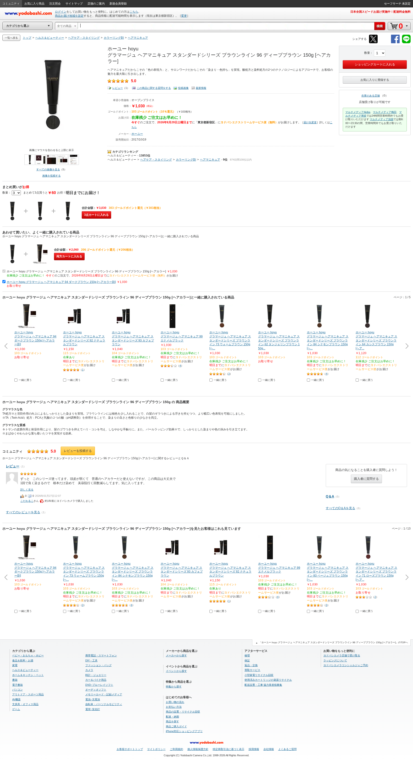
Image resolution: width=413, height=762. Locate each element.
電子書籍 (17, 684)
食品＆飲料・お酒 (22, 660)
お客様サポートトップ (130, 749)
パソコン (17, 689)
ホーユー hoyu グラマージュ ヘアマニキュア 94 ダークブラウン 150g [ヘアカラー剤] (61, 282)
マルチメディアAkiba (357, 112)
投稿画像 (183, 87)
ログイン (60, 11)
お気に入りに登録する (374, 79)
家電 (14, 665)
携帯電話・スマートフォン (101, 655)
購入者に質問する (366, 479)
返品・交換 (251, 665)
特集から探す (174, 686)
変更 (184, 15)
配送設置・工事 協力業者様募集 (263, 684)
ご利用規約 (176, 749)
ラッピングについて (335, 660)
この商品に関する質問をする (154, 87)
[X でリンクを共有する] (373, 42)
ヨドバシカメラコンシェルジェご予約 (345, 665)
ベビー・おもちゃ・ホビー (28, 655)
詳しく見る (26, 489)
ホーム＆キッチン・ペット (28, 675)
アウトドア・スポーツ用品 (28, 694)
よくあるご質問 (287, 749)
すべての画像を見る (48, 169)
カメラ (89, 670)
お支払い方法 (174, 706)
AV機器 (16, 699)
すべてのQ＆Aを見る (340, 508)
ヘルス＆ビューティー (122, 155)
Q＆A (330, 496)
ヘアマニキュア (210, 159)
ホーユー (137, 133)
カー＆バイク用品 (95, 679)
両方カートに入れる (69, 256)
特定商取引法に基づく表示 (228, 749)
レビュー (117, 87)
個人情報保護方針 (197, 749)
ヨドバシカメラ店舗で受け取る (341, 655)
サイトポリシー (156, 749)
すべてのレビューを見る (23, 512)
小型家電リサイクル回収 (259, 675)
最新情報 (201, 87)
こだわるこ (26, 500)
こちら (134, 11)
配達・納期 (172, 716)
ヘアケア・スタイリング (156, 159)
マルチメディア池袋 (381, 119)
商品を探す (172, 721)
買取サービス (252, 670)
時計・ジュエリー (95, 675)
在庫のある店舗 (370, 95)
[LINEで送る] (406, 42)
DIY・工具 (91, 660)
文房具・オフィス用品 (25, 704)
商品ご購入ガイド (176, 726)
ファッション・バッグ (98, 665)
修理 (247, 655)
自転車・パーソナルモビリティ (103, 704)
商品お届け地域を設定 (69, 15)
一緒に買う (25, 379)
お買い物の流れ (175, 702)
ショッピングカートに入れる (375, 64)
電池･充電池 (92, 699)
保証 (247, 660)
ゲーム (16, 709)
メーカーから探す (176, 655)
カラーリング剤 (186, 159)
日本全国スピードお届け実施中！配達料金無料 (380, 11)
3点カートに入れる (96, 214)
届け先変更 (310, 122)
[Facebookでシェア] (395, 42)
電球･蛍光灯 (92, 709)
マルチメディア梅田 (385, 112)
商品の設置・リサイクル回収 (183, 711)
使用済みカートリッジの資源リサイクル (268, 679)
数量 (367, 52)
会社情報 (268, 749)
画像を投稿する (51, 175)
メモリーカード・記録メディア (103, 694)
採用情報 (254, 749)
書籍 (14, 679)
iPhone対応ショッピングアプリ (184, 731)
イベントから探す (176, 671)
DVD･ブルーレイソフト (99, 684)
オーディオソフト (95, 689)
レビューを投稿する (78, 451)
